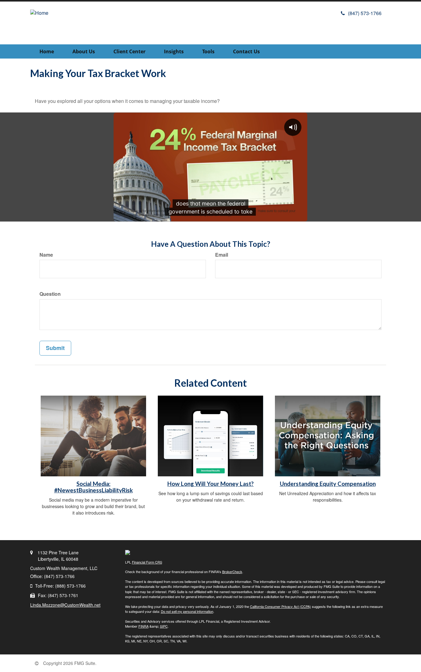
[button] (83, 51)
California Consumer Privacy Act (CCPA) (280, 606)
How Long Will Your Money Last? (210, 483)
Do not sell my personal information (187, 611)
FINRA (143, 626)
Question (50, 294)
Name (46, 254)
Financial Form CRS (147, 562)
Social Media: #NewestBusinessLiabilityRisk (93, 487)
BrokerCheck (232, 571)
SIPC (164, 626)
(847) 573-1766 (365, 13)
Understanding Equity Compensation (328, 483)
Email (221, 254)
